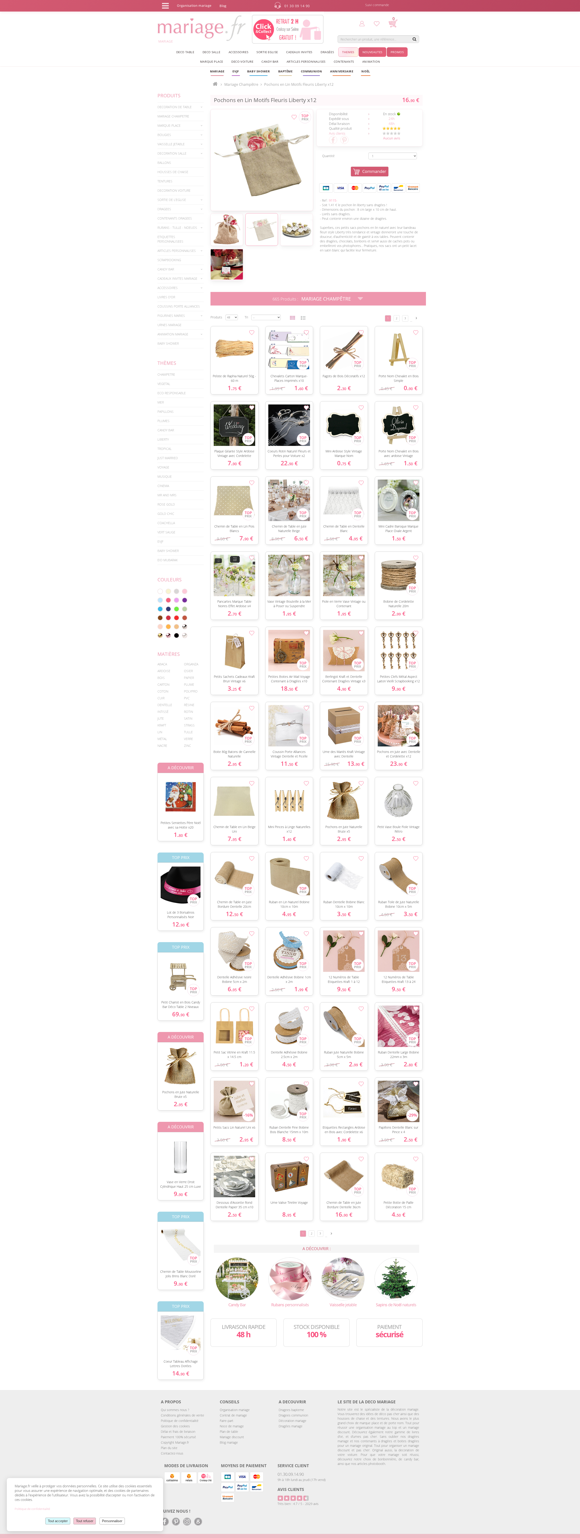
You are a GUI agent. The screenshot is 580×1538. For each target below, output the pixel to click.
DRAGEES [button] (164, 209)
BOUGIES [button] (164, 135)
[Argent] (184, 626)
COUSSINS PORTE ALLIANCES (178, 306)
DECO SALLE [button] (211, 52)
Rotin (188, 711)
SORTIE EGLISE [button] (267, 52)
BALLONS (164, 162)
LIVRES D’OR (166, 297)
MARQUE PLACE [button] (211, 62)
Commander (374, 171)
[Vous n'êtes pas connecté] (362, 23)
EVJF (160, 541)
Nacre (162, 745)
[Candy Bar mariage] (237, 1278)
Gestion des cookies (175, 1426)
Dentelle (164, 705)
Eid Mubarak (167, 560)
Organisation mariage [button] (194, 5)
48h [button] (392, 123)
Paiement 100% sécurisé (178, 1437)
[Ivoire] (168, 591)
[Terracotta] (184, 618)
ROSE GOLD (166, 504)
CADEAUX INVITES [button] (299, 52)
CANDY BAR (165, 430)
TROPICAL (164, 449)
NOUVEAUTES (372, 52)
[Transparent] (184, 635)
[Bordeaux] (168, 618)
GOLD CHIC (165, 513)
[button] (285, 71)
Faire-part (226, 1421)
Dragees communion (293, 1415)
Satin (188, 718)
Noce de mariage (232, 1426)
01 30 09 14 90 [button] (297, 6)
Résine (189, 705)
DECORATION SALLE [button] (171, 153)
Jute (160, 718)
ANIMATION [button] (371, 62)
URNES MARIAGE (169, 325)
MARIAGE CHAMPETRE (173, 116)
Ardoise (163, 671)
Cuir (160, 698)
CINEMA (163, 486)
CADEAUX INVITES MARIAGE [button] (177, 278)
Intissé (163, 711)
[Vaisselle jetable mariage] (343, 1278)
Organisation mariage (235, 1410)
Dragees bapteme (291, 1410)
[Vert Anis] (176, 609)
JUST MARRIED (167, 458)
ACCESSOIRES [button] (239, 52)
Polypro (191, 691)
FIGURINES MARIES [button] (171, 315)
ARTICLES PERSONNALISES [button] (306, 62)
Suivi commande (377, 5)
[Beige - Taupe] (176, 626)
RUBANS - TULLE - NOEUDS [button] (177, 227)
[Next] (416, 318)
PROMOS (397, 52)
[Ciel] (160, 600)
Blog (223, 6)
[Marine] (168, 609)
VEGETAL (163, 384)
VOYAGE (163, 467)
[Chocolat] (160, 618)
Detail (154, 793)
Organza (191, 664)
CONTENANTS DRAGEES (174, 218)
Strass (189, 725)
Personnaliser (112, 1521)
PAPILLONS (165, 411)
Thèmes (166, 363)
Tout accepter (58, 1521)
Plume (189, 684)
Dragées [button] (327, 52)
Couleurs (169, 579)
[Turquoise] (160, 609)
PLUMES (163, 421)
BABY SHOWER (168, 343)
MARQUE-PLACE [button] (169, 125)
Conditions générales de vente (182, 1415)
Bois (161, 678)
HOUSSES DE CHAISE (172, 172)
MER (160, 402)
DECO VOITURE (242, 62)
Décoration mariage (292, 1421)
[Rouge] (176, 618)
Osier (188, 671)
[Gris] (176, 591)
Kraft (161, 725)
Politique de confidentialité (179, 1421)
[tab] (180, 107)
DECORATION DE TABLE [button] (174, 107)
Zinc (187, 745)
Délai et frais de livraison (178, 1431)
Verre (188, 739)
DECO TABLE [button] (185, 52)
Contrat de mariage (233, 1415)
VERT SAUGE (166, 532)
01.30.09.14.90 (291, 1474)
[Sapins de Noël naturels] (396, 1278)
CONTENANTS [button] (344, 62)
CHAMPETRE (166, 374)
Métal (162, 739)
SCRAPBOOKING (169, 260)
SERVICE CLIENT (293, 1465)
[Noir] (176, 635)
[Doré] (160, 635)
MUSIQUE (164, 476)
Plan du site (169, 1448)
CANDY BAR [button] (269, 62)
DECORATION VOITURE (174, 190)
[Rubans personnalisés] (290, 1278)
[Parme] (176, 600)
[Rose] (184, 591)
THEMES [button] (348, 52)
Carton (163, 684)
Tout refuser (84, 1521)
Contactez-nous (172, 1453)
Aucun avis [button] (391, 138)
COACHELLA (166, 523)
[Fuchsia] (168, 600)
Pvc (187, 698)
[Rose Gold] (168, 635)
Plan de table (229, 1431)
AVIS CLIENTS (291, 1489)
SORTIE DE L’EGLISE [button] (171, 200)
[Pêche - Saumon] (160, 626)
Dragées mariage (290, 1426)
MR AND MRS (166, 495)
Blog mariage (229, 1442)
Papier (189, 678)
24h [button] (392, 118)
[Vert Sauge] (184, 609)
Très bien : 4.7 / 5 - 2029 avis (298, 1504)
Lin (159, 732)
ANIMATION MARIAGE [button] (172, 334)
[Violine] (184, 600)
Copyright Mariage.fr (175, 1442)
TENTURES (164, 181)
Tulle (188, 732)
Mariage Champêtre (326, 299)
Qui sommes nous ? (175, 1410)
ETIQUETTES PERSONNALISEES (170, 239)
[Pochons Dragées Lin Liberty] (262, 160)
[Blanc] (160, 591)
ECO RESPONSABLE (171, 393)
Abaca (162, 664)
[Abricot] (168, 626)
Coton (162, 691)
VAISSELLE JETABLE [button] (171, 144)
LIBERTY (163, 439)
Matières (168, 654)
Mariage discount (232, 1437)
